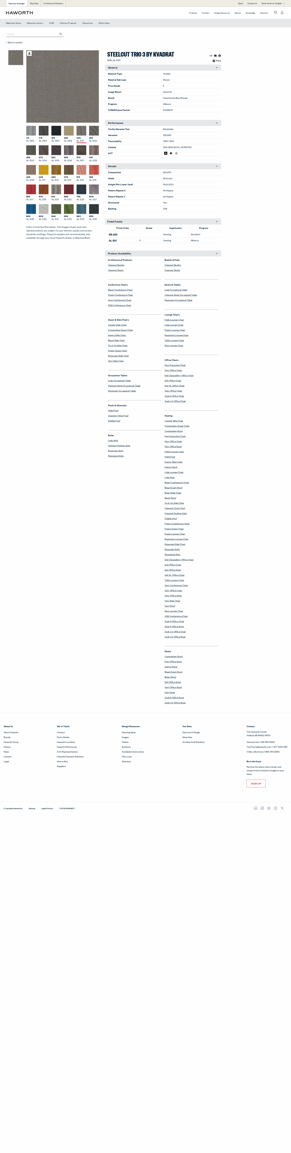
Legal (6, 761)
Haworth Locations (66, 741)
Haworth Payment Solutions (70, 756)
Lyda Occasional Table (119, 380)
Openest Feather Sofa (119, 445)
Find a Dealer (63, 737)
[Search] (61, 34)
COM (51, 22)
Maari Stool (170, 497)
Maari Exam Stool (173, 487)
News (6, 751)
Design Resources (222, 12)
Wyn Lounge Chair (174, 345)
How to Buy (62, 761)
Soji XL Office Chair (174, 385)
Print (218, 60)
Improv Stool (171, 467)
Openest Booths (116, 264)
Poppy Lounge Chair (175, 330)
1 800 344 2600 (271, 751)
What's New (104, 22)
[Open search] (275, 12)
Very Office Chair (173, 390)
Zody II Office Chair (174, 395)
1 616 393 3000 (267, 741)
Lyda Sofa (113, 440)
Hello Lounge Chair (174, 319)
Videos (125, 741)
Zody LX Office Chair (175, 401)
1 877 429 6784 (280, 746)
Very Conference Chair (119, 300)
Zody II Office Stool (174, 626)
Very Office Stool (173, 595)
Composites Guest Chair (120, 330)
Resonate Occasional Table (122, 390)
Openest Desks (116, 270)
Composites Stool (173, 431)
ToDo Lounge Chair (174, 340)
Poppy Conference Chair (120, 294)
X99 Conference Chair (119, 305)
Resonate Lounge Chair (177, 335)
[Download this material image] (29, 53)
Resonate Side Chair (118, 355)
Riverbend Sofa (116, 455)
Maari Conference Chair (120, 289)
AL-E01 (113, 240)
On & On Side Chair (118, 345)
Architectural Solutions (53, 3)
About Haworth (11, 732)
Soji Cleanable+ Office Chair (179, 375)
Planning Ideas (129, 732)
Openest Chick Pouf (118, 415)
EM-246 (113, 234)
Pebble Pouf (114, 420)
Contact (61, 732)
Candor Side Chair (117, 324)
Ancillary (205, 12)
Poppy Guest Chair (117, 350)
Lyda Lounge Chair (174, 324)
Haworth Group (11, 741)
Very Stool (170, 605)
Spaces (238, 12)
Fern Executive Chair (175, 365)
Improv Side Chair (117, 335)
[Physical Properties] (176, 153)
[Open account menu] (282, 12)
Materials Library (35, 22)
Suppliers (61, 766)
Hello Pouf (113, 410)
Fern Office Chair (173, 370)
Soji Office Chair (173, 380)
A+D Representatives (67, 751)
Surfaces (126, 746)
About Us (264, 12)
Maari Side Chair (116, 340)
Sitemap (32, 808)
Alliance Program (68, 22)
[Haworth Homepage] (34, 13)
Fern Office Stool (173, 446)
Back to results (15, 42)
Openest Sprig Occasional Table (124, 385)
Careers (8, 756)
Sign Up (256, 783)
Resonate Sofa (115, 450)
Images (125, 737)
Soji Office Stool (173, 569)
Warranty (126, 761)
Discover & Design (191, 732)
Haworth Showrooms (67, 746)
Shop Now (34, 3)
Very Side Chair (116, 360)
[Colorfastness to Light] (171, 153)
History (7, 746)
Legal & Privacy (47, 808)
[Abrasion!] (165, 153)
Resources (88, 22)
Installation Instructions (133, 751)
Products (193, 12)
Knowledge (250, 12)
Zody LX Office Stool (175, 636)
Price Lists (127, 756)
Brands (7, 737)
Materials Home (13, 22)
